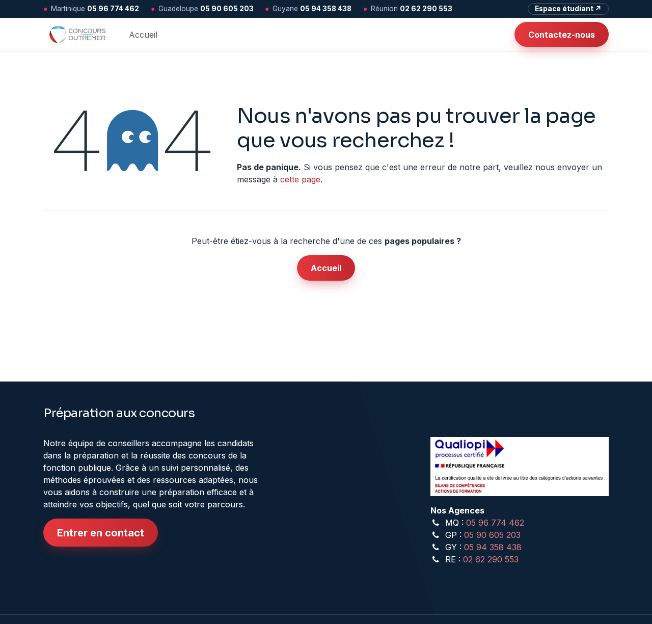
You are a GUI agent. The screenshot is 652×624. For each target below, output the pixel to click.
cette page (300, 179)
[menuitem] (143, 34)
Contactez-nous (561, 35)
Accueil (326, 268)
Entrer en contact (100, 533)
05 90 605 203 (227, 9)
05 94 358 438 (325, 9)
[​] (506, 34)
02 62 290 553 (426, 9)
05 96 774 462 (113, 9)
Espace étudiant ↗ (568, 9)
